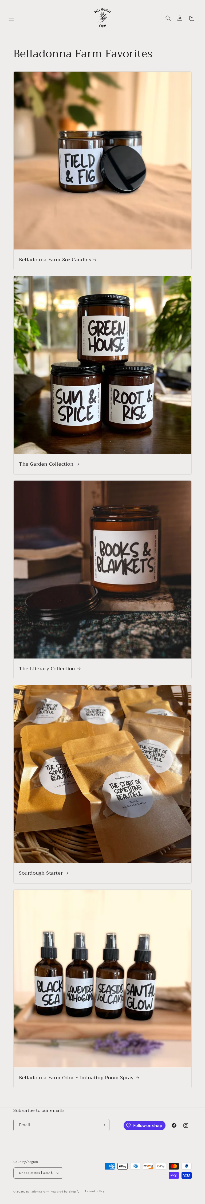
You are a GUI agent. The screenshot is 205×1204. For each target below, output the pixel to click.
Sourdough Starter (41, 873)
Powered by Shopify (65, 1191)
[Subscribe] (103, 1125)
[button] (11, 18)
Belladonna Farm (38, 1191)
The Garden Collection (46, 464)
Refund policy (95, 1191)
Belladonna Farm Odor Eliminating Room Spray (76, 1078)
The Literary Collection (47, 669)
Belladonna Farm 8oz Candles (55, 260)
